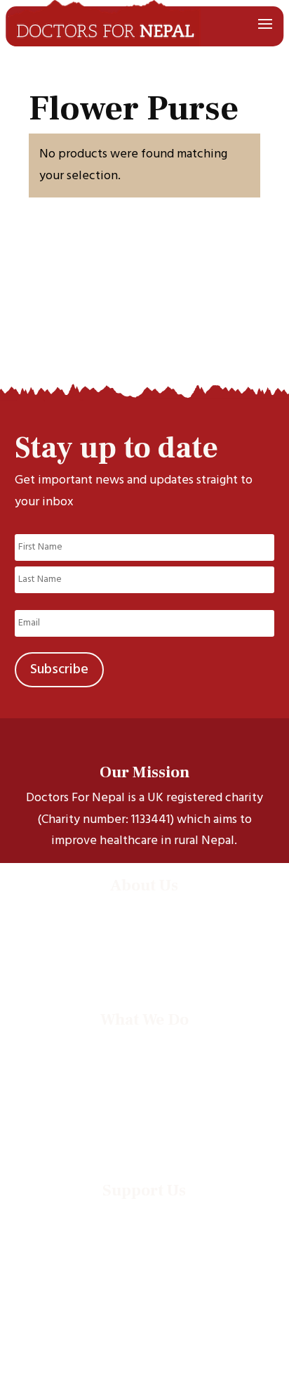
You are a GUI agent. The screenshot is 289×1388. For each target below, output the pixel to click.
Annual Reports (144, 1135)
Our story (144, 910)
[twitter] (85, 1371)
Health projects (144, 1062)
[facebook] (54, 1371)
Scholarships (144, 1044)
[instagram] (116, 1371)
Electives (144, 1080)
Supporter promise (144, 1269)
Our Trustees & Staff (144, 946)
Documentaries (144, 1099)
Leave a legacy (144, 1251)
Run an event (144, 1233)
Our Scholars (144, 928)
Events (144, 1117)
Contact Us (144, 964)
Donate (144, 1215)
